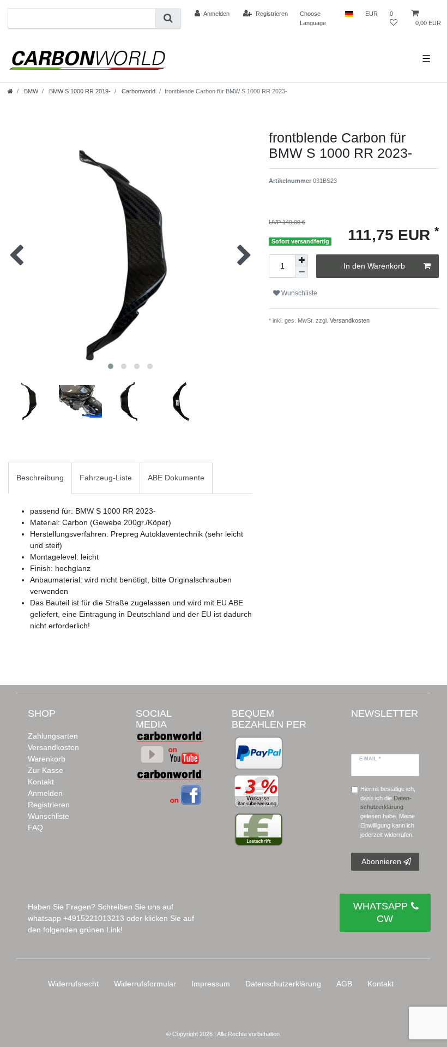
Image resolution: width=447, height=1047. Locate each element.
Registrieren (49, 804)
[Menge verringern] (301, 272)
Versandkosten (349, 320)
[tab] (40, 478)
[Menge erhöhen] (301, 260)
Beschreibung (40, 477)
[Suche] (168, 18)
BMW (30, 91)
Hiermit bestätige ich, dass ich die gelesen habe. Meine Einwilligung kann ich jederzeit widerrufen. (387, 812)
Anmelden (45, 793)
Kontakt (41, 781)
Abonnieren (381, 861)
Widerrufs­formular (145, 983)
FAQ (35, 827)
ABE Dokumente (176, 477)
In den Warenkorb (374, 265)
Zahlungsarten (53, 735)
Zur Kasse (45, 770)
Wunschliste (48, 816)
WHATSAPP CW (380, 912)
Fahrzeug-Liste (106, 477)
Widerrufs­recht (73, 983)
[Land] (349, 13)
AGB (344, 983)
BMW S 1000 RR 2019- (79, 91)
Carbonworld (137, 91)
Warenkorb (46, 758)
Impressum (210, 983)
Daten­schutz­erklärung (283, 983)
